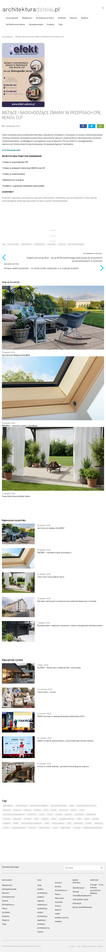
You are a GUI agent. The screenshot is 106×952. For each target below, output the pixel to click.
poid (69, 823)
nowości (37, 810)
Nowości (73, 17)
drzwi (53, 810)
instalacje (63, 810)
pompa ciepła (44, 828)
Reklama (93, 893)
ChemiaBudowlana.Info (82, 895)
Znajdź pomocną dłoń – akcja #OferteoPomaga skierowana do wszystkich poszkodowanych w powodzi (64, 259)
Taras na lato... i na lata (46, 691)
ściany (49, 815)
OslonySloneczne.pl (80, 899)
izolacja (61, 244)
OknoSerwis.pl (78, 887)
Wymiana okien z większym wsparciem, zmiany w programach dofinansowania (69, 625)
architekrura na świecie (31, 823)
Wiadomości (27, 17)
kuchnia (59, 815)
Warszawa (78, 823)
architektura (13, 244)
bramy (15, 823)
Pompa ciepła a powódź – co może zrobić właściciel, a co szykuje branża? (41, 268)
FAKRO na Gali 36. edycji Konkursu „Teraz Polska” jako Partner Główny (65, 740)
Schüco (6, 828)
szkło (55, 828)
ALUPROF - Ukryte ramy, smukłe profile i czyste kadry (59, 667)
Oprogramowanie (36, 24)
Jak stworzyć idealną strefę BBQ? (16, 355)
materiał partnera (76, 244)
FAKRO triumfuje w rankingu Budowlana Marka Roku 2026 (60, 716)
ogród (73, 810)
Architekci (62, 17)
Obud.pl (76, 891)
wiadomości (26, 244)
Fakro (53, 819)
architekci (32, 815)
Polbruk (44, 819)
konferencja (39, 244)
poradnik (51, 244)
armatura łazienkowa (93, 828)
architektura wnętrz (39, 806)
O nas (101, 884)
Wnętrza (84, 17)
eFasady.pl (77, 903)
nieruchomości (58, 823)
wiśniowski (90, 815)
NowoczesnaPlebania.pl (82, 907)
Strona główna (12, 17)
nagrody (17, 810)
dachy (41, 815)
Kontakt (93, 884)
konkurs (27, 810)
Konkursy (50, 24)
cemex (46, 823)
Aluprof (68, 815)
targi (82, 810)
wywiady (6, 823)
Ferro (79, 819)
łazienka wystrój (66, 819)
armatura (98, 823)
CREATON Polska (18, 828)
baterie (95, 819)
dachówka (79, 815)
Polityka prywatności (95, 889)
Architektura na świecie (15, 24)
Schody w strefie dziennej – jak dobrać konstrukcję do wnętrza (63, 766)
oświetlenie (65, 828)
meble (87, 819)
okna (36, 819)
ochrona (76, 828)
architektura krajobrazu (13, 815)
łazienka (27, 819)
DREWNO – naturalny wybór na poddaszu (20, 425)
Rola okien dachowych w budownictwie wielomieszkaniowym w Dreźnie (66, 601)
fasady (88, 823)
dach (46, 810)
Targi (60, 24)
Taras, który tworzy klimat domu (16, 496)
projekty (7, 810)
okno (72, 806)
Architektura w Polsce (45, 17)
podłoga (32, 828)
